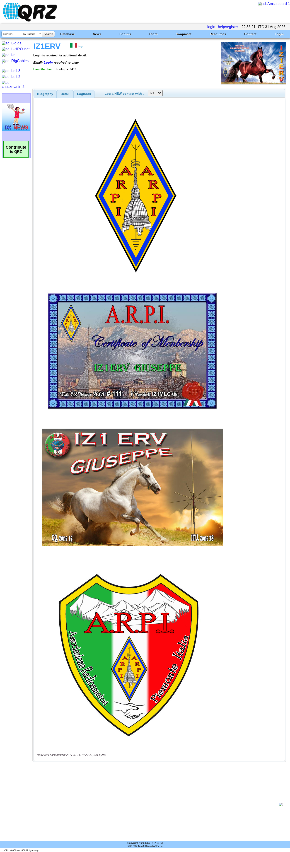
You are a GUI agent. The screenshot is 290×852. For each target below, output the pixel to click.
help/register (228, 27)
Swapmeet (183, 34)
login (211, 27)
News (97, 34)
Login (279, 34)
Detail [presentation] (65, 94)
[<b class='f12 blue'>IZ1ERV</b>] (253, 83)
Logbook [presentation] (84, 94)
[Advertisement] (157, 804)
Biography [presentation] (45, 94)
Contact (250, 34)
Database (67, 34)
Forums (125, 34)
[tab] (45, 94)
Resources (218, 34)
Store (153, 34)
